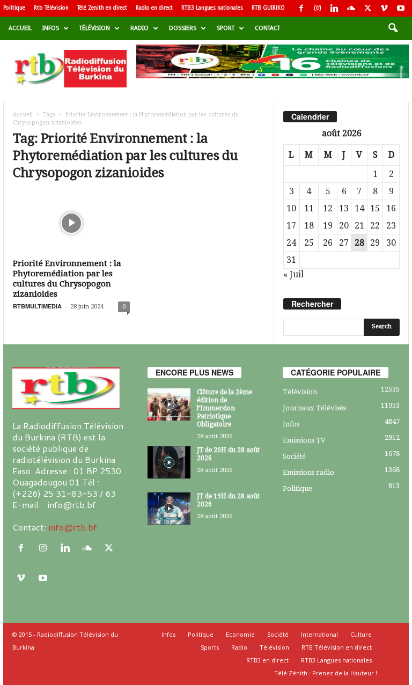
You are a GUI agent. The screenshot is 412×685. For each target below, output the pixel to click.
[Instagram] (317, 8)
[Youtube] (400, 8)
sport (225, 28)
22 (375, 225)
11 (309, 208)
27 (344, 243)
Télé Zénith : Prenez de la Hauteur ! (325, 673)
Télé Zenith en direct (102, 8)
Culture (361, 634)
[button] (392, 28)
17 (291, 225)
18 (309, 225)
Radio (139, 28)
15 (375, 208)
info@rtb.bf (72, 527)
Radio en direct (154, 8)
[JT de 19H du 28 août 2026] (169, 508)
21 (359, 225)
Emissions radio (308, 472)
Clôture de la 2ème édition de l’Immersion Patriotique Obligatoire (224, 408)
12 (328, 208)
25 (309, 243)
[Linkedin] (334, 8)
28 (359, 243)
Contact (267, 28)
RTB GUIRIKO (268, 8)
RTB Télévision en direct (336, 647)
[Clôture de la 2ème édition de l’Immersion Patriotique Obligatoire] (169, 404)
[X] (367, 8)
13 (344, 208)
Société (294, 456)
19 (328, 225)
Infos (50, 28)
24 (291, 243)
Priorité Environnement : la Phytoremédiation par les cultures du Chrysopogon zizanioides (67, 279)
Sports (210, 647)
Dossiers (182, 28)
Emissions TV (304, 440)
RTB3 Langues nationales (212, 8)
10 (291, 208)
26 (328, 243)
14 (359, 208)
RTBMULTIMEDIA (37, 306)
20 (344, 225)
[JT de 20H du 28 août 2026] (169, 462)
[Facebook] (301, 8)
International (319, 634)
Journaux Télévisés (314, 408)
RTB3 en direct (267, 660)
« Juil (293, 274)
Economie (240, 634)
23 (391, 225)
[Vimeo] (384, 8)
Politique (14, 8)
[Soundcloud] (350, 8)
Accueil (20, 28)
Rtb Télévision (51, 8)
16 (391, 208)
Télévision (94, 28)
